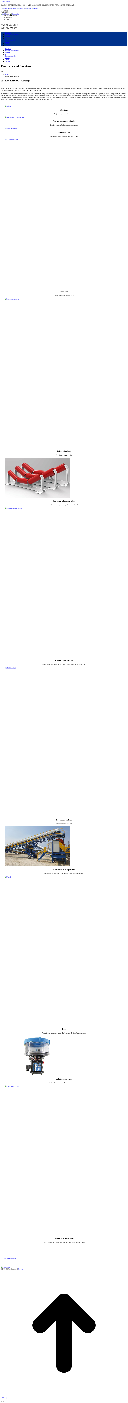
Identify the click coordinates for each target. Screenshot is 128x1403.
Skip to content (5, 2)
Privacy (20, 1269)
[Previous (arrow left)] (1, 1401)
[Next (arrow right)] (3, 1401)
